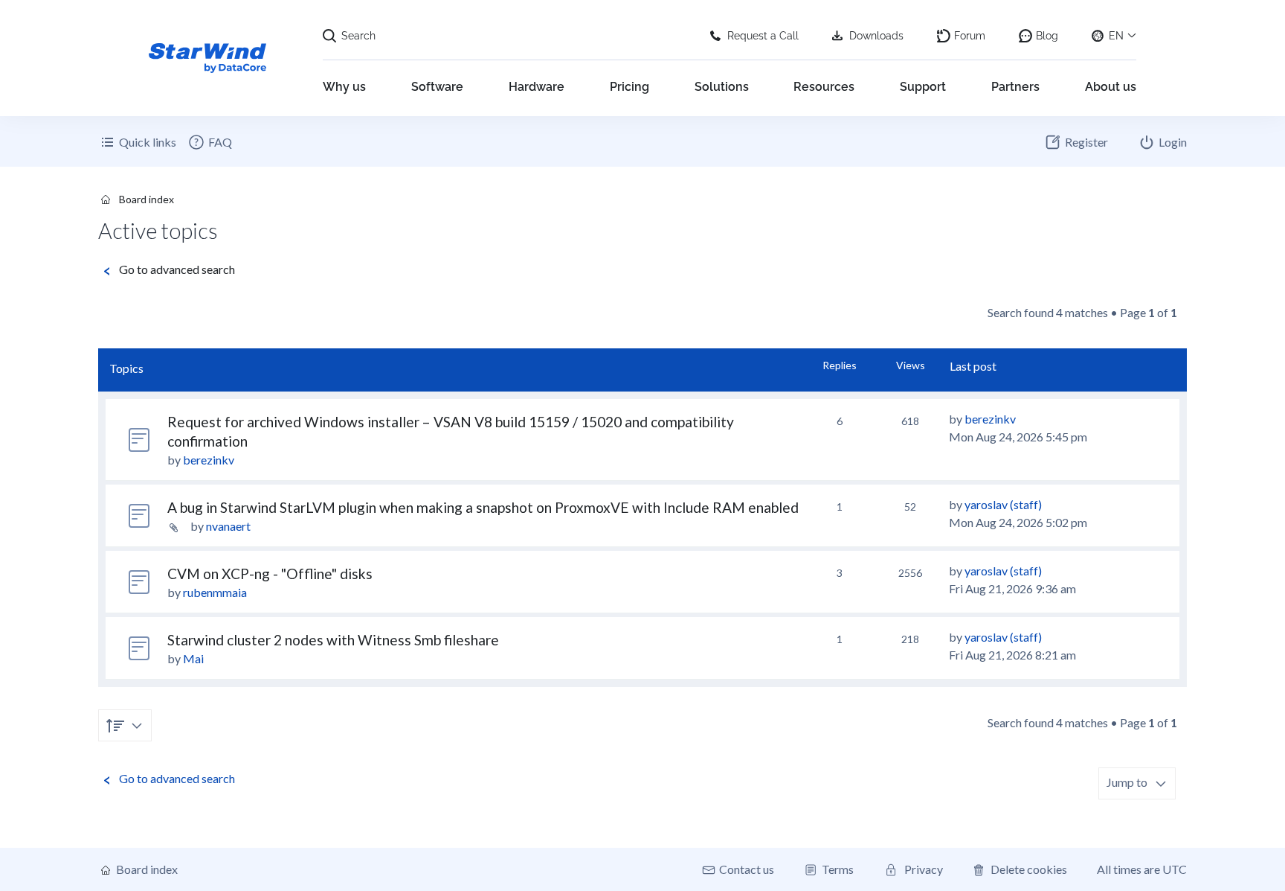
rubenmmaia (215, 592)
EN (1116, 36)
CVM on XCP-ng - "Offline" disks (270, 573)
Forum (969, 36)
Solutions (722, 87)
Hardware (536, 87)
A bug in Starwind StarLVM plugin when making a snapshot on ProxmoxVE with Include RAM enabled (483, 507)
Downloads (876, 36)
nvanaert (228, 526)
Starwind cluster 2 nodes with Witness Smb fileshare (333, 639)
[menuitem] (209, 142)
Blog (1047, 36)
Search (358, 36)
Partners (1015, 87)
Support (923, 87)
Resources (823, 87)
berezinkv (208, 460)
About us (1110, 87)
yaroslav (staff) (1003, 504)
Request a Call (763, 36)
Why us (344, 87)
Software (437, 87)
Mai (193, 658)
